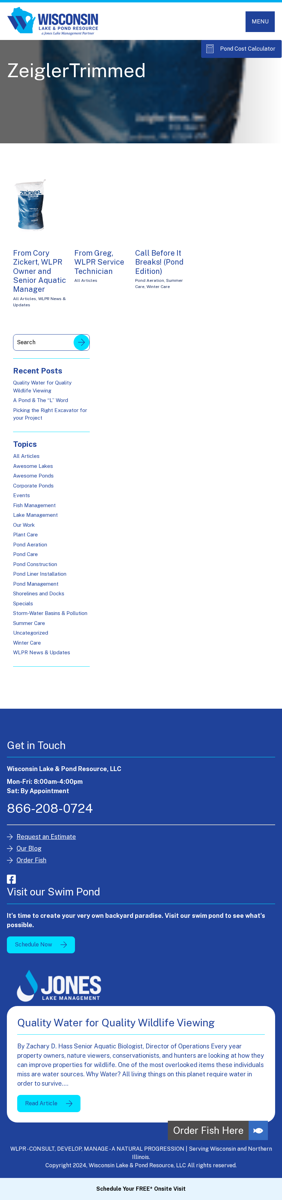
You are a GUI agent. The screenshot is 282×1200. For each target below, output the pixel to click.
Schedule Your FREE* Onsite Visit (141, 1189)
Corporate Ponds (33, 486)
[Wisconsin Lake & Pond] (52, 21)
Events (21, 495)
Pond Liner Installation (39, 574)
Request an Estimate (46, 836)
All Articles (24, 298)
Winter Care (158, 286)
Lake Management (35, 515)
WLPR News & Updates (41, 652)
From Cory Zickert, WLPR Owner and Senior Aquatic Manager (39, 271)
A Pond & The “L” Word (40, 400)
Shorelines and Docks (38, 593)
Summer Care (29, 623)
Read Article (41, 1103)
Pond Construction (35, 564)
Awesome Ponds (33, 476)
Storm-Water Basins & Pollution (50, 613)
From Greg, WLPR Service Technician (99, 262)
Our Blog (29, 848)
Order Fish (31, 860)
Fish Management (34, 505)
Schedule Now (33, 944)
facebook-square (11, 879)
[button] (258, 1130)
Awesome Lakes (33, 466)
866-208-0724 (50, 808)
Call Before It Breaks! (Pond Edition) (159, 262)
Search (81, 342)
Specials (23, 603)
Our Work (24, 525)
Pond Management (35, 584)
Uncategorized (30, 633)
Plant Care (25, 534)
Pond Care (25, 554)
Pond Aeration (149, 280)
